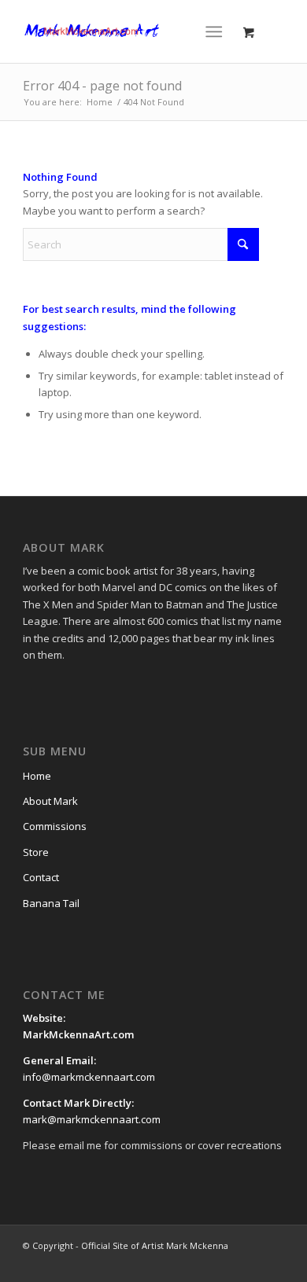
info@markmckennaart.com (89, 1077)
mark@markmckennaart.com (92, 1119)
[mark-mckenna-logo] (127, 31)
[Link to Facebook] (178, 1262)
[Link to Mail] (249, 1262)
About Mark (50, 801)
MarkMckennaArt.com (79, 1034)
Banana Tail (51, 903)
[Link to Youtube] (225, 1262)
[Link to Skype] (272, 1262)
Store (36, 852)
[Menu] (213, 31)
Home (37, 776)
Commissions (55, 826)
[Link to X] (201, 1262)
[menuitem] (216, 31)
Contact (41, 877)
